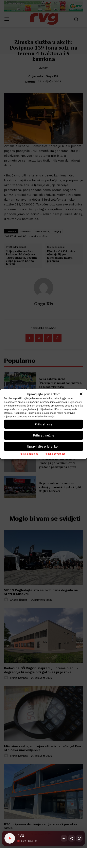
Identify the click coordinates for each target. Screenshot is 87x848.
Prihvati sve (43, 424)
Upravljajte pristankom (43, 446)
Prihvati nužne (43, 435)
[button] (81, 394)
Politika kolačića (28, 453)
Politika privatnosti (55, 453)
